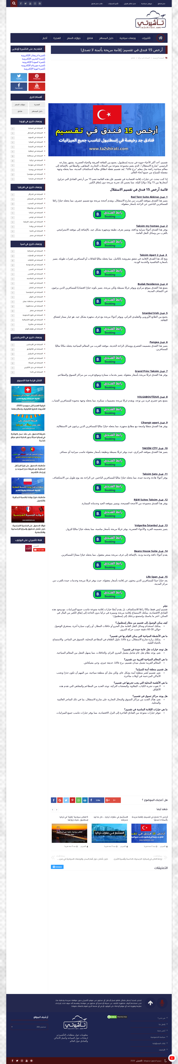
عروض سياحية (146, 3)
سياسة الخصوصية (158, 1037)
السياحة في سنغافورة (34, 306)
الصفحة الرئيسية (158, 58)
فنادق (90, 38)
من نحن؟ (161, 1018)
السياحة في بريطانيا (35, 155)
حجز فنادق (161, 3)
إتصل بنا (162, 1024)
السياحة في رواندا (36, 226)
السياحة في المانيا (36, 142)
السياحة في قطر (36, 310)
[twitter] (17, 1061)
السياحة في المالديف (35, 278)
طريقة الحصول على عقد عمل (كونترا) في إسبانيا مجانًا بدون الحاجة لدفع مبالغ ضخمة (28, 437)
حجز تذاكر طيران (130, 3)
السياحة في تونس (36, 217)
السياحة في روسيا (36, 169)
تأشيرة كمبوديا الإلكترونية (33, 61)
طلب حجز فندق (96, 3)
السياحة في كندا (36, 372)
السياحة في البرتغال (35, 132)
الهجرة (56, 38)
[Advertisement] (109, 81)
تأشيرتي (139, 1060)
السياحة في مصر (36, 235)
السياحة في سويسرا (35, 174)
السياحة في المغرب (35, 203)
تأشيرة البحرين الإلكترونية (33, 58)
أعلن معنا (161, 1030)
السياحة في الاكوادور (35, 349)
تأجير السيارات (113, 3)
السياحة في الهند (36, 283)
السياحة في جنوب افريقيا (33, 221)
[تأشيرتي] (151, 28)
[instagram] (22, 1061)
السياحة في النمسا (35, 146)
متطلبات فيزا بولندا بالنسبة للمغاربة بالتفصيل (29, 499)
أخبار (44, 38)
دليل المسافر (106, 38)
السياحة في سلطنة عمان (33, 301)
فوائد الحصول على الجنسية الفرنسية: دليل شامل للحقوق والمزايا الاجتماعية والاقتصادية (28, 529)
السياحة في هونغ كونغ (34, 328)
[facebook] (12, 1061)
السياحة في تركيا (144, 58)
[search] (13, 3)
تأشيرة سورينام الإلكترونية (33, 65)
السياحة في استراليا (35, 251)
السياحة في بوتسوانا (35, 208)
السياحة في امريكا (36, 362)
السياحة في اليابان (36, 287)
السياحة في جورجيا (35, 165)
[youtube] (27, 1061)
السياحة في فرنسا (36, 178)
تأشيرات (146, 38)
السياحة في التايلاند (35, 260)
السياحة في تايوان (36, 296)
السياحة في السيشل (35, 198)
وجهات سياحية (128, 38)
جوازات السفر (74, 38)
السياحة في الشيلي (35, 358)
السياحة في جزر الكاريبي (33, 367)
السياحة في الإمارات (35, 255)
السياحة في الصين (36, 269)
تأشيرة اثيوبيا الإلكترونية (34, 68)
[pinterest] (31, 1061)
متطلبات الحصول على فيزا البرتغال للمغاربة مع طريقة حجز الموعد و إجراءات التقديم (30, 469)
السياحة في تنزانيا (36, 212)
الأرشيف (162, 1049)
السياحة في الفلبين (35, 273)
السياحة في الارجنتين (34, 344)
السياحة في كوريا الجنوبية (33, 315)
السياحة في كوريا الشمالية (32, 319)
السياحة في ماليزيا (35, 324)
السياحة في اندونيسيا (34, 292)
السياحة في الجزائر (35, 194)
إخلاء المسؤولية (159, 1043)
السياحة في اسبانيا (35, 128)
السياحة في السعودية (34, 264)
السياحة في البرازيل (35, 353)
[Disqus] (109, 911)
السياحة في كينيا (36, 231)
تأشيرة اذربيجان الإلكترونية (33, 55)
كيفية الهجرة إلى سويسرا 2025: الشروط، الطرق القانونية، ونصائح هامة (28, 407)
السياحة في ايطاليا (35, 151)
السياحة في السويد (35, 137)
